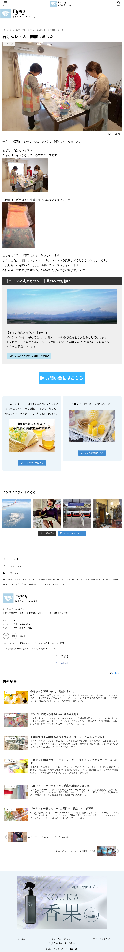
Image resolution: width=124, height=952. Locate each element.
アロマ (27, 579)
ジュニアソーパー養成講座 (89, 579)
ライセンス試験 (111, 579)
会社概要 (21, 939)
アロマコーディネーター (44, 579)
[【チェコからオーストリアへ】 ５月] (77, 513)
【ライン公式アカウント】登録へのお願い (29, 356)
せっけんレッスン (12, 579)
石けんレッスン (61, 584)
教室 (48, 584)
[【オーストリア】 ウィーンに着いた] (47, 513)
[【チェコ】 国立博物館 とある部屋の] (107, 513)
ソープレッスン (11, 573)
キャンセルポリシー (102, 939)
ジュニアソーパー (66, 579)
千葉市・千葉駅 (19, 584)
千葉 (7, 584)
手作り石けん (36, 584)
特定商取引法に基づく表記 (62, 943)
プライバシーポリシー (62, 939)
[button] (115, 521)
